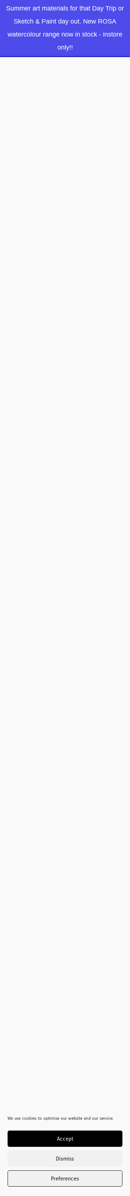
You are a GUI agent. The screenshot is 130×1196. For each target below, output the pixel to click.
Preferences (65, 1178)
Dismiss (65, 1159)
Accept (65, 1139)
